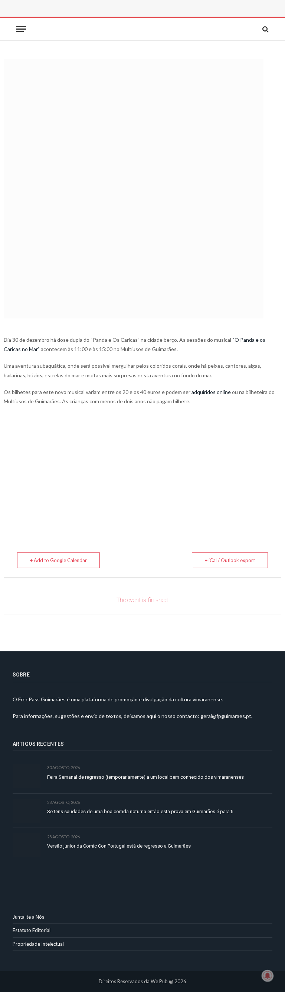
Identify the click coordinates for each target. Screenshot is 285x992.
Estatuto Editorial (31, 930)
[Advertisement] (96, 16)
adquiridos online (211, 392)
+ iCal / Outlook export (230, 560)
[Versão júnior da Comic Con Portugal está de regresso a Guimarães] (26, 845)
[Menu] (21, 29)
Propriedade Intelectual (38, 944)
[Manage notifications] (267, 976)
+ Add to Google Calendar (58, 560)
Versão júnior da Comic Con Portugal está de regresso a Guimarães (119, 846)
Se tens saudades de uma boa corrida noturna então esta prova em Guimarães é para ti (140, 811)
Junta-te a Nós (28, 917)
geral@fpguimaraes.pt (225, 716)
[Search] (265, 29)
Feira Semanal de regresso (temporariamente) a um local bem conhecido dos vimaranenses (145, 777)
